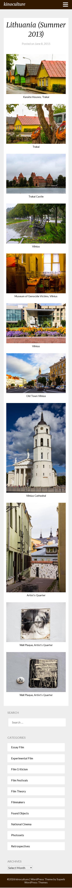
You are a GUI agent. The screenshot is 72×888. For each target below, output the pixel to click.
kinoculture (14, 4)
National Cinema (21, 824)
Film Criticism (19, 769)
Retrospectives (20, 846)
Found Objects (20, 813)
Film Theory (18, 791)
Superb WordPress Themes (44, 881)
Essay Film (17, 747)
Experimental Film (22, 758)
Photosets (17, 835)
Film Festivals (19, 780)
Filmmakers (18, 802)
